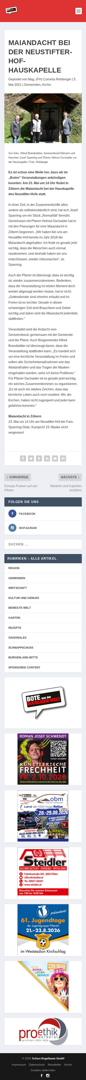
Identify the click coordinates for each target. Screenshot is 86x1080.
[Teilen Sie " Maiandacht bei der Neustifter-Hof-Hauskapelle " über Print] (63, 458)
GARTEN (14, 617)
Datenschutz (37, 1064)
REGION (13, 568)
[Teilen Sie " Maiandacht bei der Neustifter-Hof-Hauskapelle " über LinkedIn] (47, 458)
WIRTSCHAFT (17, 587)
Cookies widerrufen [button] (43, 1070)
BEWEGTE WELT (19, 607)
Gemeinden (32, 84)
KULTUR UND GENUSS (23, 598)
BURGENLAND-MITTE (23, 657)
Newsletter (54, 1064)
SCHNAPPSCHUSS (20, 647)
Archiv (46, 84)
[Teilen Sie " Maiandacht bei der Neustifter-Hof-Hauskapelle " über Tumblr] (39, 458)
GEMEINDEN (16, 578)
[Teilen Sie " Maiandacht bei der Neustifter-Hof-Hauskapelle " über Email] (55, 458)
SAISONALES (17, 637)
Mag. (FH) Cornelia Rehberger (49, 79)
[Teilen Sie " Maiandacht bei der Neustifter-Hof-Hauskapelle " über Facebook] (23, 458)
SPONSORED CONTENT (24, 667)
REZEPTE (14, 627)
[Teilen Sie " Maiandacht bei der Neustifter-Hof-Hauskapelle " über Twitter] (31, 458)
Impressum (19, 1064)
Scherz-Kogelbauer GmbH (48, 1058)
